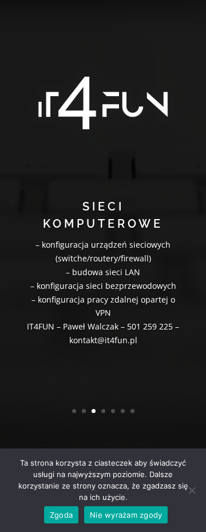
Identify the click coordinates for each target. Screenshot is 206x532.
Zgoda (61, 514)
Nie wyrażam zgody (126, 514)
